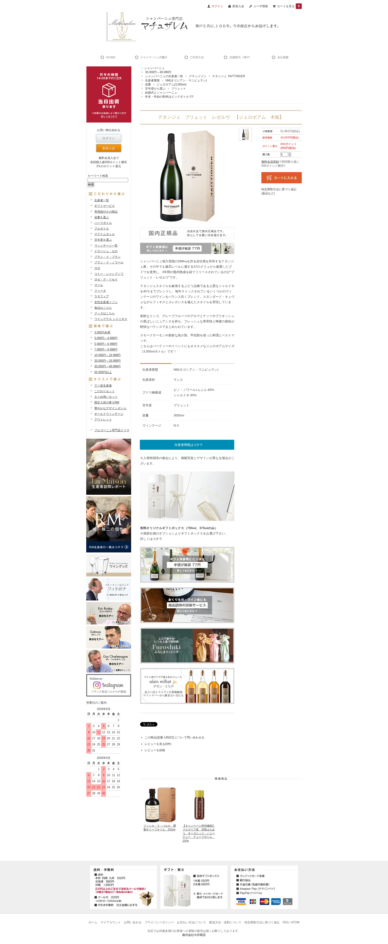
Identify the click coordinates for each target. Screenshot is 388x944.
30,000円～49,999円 (158, 72)
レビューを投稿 (155, 750)
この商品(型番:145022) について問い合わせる (174, 737)
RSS (286, 922)
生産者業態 (152, 80)
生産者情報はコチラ (188, 445)
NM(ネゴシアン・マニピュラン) (186, 80)
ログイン (108, 138)
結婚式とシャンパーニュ (161, 92)
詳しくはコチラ (151, 539)
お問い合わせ (132, 922)
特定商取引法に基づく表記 (262, 922)
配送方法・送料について (225, 922)
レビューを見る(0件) (158, 744)
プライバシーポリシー (159, 922)
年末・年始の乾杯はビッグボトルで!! (169, 96)
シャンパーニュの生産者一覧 (164, 76)
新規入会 (238, 6)
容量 (148, 84)
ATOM (295, 922)
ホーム (92, 922)
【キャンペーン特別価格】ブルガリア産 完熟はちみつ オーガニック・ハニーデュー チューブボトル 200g (199, 833)
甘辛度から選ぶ (155, 88)
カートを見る (288, 6)
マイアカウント (110, 922)
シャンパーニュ (154, 68)
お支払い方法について (191, 922)
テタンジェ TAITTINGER (228, 76)
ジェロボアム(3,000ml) (171, 84)
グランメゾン (197, 76)
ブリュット (178, 88)
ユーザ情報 (260, 6)
